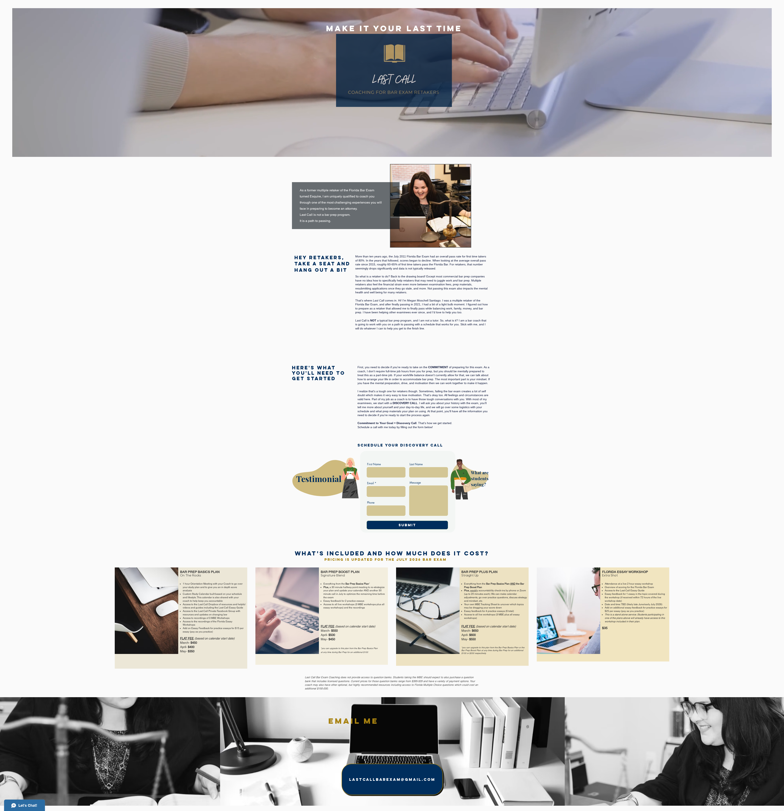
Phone (370, 502)
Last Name (416, 464)
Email (370, 483)
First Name (374, 464)
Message (415, 482)
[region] (327, 490)
